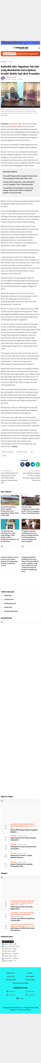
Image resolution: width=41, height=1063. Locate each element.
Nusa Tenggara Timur (26, 924)
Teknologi (29, 903)
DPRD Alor (8, 607)
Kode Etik (10, 976)
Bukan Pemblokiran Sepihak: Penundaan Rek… (22, 865)
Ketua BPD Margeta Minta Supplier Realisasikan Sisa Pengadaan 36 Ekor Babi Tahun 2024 (10, 511)
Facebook (12, 991)
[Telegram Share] (32, 464)
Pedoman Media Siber (20, 983)
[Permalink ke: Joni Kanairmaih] (3, 78)
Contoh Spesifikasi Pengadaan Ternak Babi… (23, 919)
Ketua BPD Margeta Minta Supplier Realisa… (24, 831)
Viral (27, 826)
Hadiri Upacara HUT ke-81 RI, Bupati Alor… (22, 908)
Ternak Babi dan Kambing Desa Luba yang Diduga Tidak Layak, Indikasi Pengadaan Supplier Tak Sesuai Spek (18, 190)
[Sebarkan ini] (22, 464)
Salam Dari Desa (20, 826)
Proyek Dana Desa (10, 611)
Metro (21, 824)
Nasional (14, 836)
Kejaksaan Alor (10, 603)
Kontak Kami (30, 980)
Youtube (21, 998)
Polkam (22, 903)
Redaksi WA (11, 973)
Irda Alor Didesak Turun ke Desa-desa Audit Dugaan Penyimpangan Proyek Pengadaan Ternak (9, 561)
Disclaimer (30, 976)
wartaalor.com (15, 124)
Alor (12, 824)
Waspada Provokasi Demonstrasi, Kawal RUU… (23, 848)
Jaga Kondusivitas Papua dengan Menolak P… (23, 839)
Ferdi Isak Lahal (22, 452)
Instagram (31, 995)
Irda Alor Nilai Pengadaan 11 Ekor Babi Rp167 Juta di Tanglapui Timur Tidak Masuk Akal (31, 510)
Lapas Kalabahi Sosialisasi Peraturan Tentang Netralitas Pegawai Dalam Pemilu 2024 (31, 475)
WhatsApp (31, 991)
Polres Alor (9, 599)
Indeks (29, 973)
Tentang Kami (11, 980)
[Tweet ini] (27, 464)
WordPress (12, 995)
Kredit (4, 456)
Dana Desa (8, 596)
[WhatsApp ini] (38, 464)
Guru (31, 452)
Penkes (17, 903)
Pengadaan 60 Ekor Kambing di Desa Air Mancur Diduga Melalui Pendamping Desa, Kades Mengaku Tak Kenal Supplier (30, 536)
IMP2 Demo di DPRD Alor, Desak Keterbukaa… (23, 929)
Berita (16, 824)
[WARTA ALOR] (20, 48)
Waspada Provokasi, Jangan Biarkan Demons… (21, 856)
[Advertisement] (20, 20)
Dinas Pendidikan (8, 452)
